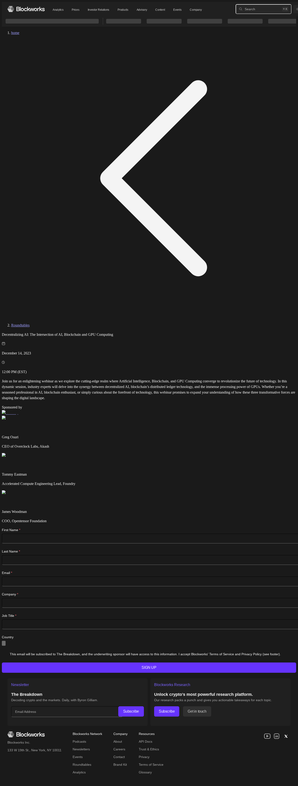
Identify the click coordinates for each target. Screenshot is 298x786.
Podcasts (79, 741)
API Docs (145, 741)
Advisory (142, 9)
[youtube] (267, 736)
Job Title (9, 616)
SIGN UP (149, 667)
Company (196, 9)
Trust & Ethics (149, 749)
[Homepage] (26, 9)
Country (8, 637)
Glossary (145, 772)
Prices (75, 9)
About (117, 741)
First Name (11, 530)
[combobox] (4, 643)
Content (160, 9)
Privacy (144, 757)
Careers (119, 749)
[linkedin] (276, 736)
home (15, 33)
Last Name (11, 551)
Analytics (58, 9)
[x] (286, 736)
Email (7, 573)
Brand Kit (120, 764)
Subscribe (131, 711)
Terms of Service (151, 764)
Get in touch (197, 711)
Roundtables (20, 325)
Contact (119, 757)
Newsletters (81, 749)
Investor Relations (98, 9)
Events (177, 9)
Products (123, 9)
